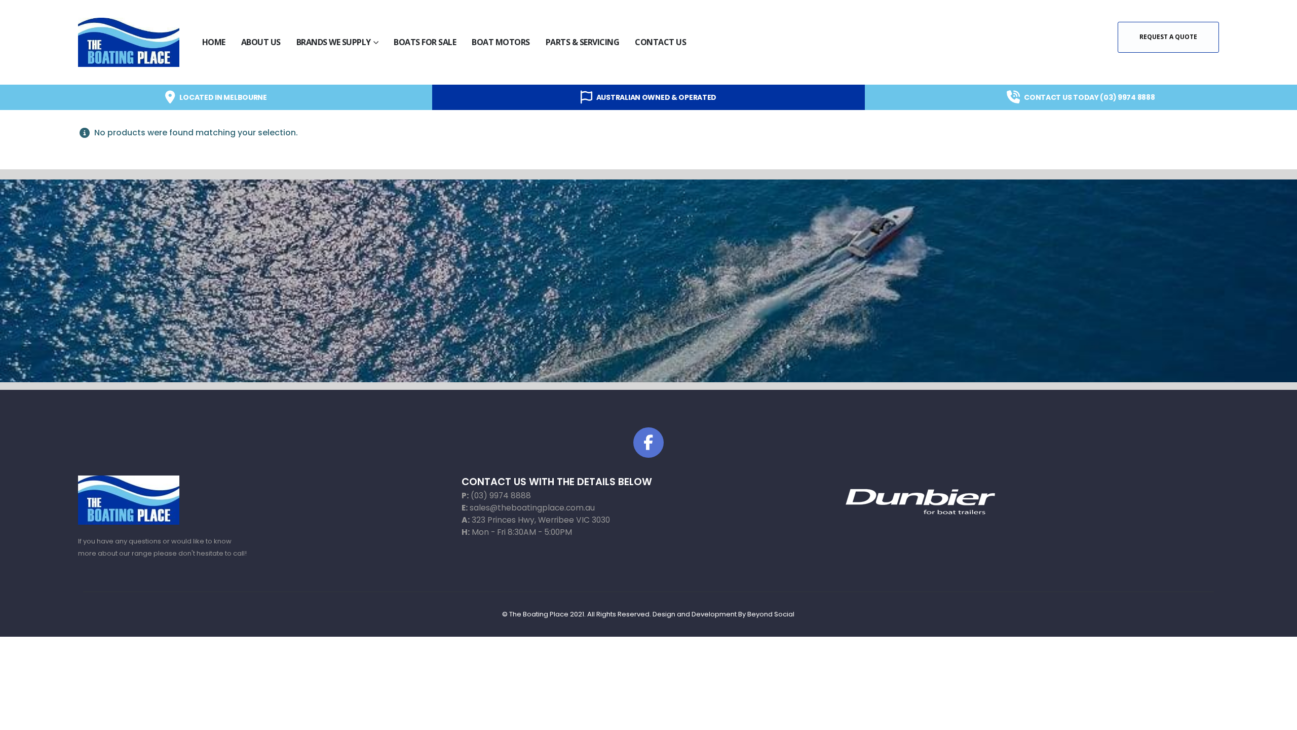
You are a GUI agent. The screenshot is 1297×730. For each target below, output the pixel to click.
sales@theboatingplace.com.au (532, 507)
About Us (261, 42)
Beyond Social (770, 614)
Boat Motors (501, 42)
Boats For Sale (425, 42)
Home (213, 42)
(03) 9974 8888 (501, 495)
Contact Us (660, 42)
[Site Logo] (128, 42)
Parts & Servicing (583, 42)
